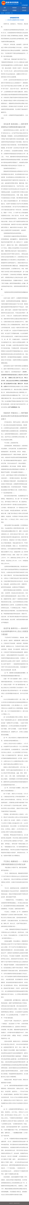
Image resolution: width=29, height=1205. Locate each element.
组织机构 (14, 7)
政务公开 (5, 10)
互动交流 (24, 10)
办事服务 (14, 10)
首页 (5, 7)
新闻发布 (24, 7)
